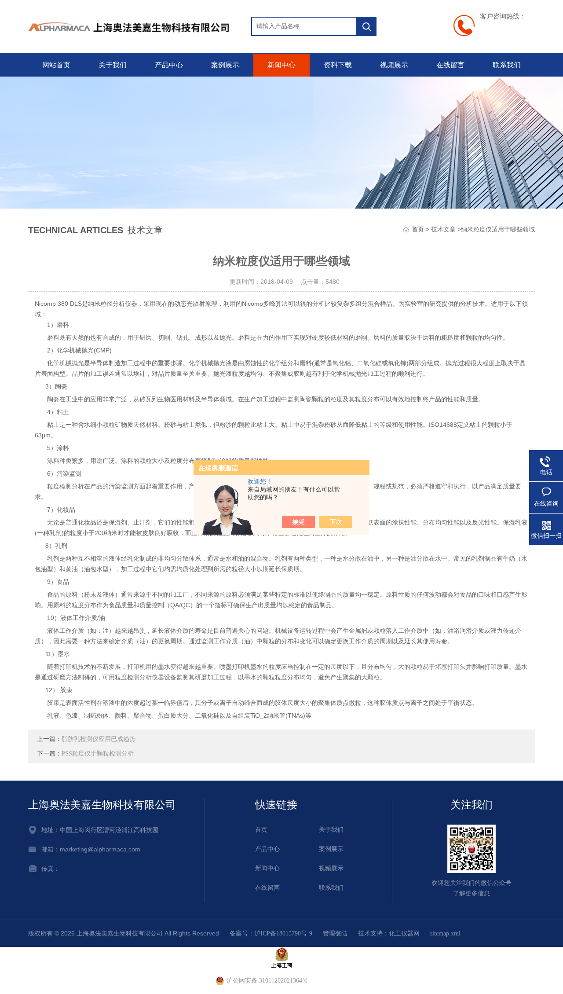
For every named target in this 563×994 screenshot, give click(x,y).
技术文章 (443, 229)
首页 (418, 229)
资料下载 (338, 65)
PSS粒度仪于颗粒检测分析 (98, 753)
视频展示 (394, 65)
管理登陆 (335, 933)
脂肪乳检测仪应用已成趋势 (98, 739)
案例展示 (225, 65)
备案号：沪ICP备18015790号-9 (271, 933)
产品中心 (169, 65)
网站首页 (56, 65)
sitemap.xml (445, 933)
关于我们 (113, 65)
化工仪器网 (404, 933)
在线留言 (450, 65)
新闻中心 (281, 65)
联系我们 (507, 65)
